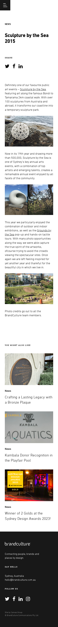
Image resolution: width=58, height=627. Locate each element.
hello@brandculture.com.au (20, 579)
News (8, 24)
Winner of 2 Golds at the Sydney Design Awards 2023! (28, 515)
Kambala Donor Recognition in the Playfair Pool (29, 457)
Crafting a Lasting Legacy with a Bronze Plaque (28, 399)
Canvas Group (16, 612)
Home (44, 5)
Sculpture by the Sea (33, 89)
